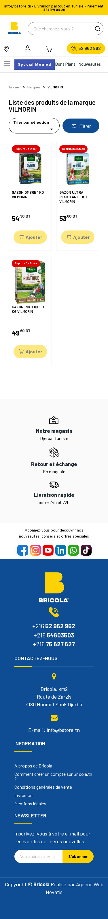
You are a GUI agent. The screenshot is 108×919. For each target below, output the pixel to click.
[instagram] (35, 550)
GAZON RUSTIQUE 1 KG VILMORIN (28, 309)
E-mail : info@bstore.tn (54, 730)
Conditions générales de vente (43, 787)
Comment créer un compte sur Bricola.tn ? (53, 776)
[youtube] (48, 550)
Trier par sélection (34, 126)
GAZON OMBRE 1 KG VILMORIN (28, 194)
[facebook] (22, 550)
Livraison (23, 795)
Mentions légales (30, 803)
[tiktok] (86, 550)
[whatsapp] (73, 550)
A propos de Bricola (33, 765)
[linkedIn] (60, 550)
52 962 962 (89, 48)
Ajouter (34, 237)
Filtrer (84, 126)
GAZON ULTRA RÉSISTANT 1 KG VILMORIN (73, 196)
